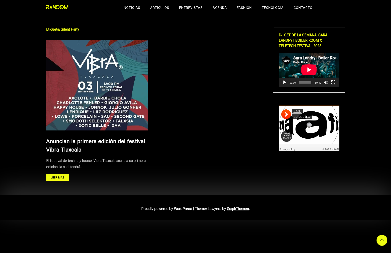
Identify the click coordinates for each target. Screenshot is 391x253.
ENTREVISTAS (191, 8)
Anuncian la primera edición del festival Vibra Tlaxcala (95, 145)
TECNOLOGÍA (273, 8)
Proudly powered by (166, 209)
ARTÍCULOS (159, 8)
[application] (309, 70)
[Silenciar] (326, 82)
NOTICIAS (132, 8)
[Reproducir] (284, 82)
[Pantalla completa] (333, 82)
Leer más (57, 177)
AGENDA (220, 8)
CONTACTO (303, 8)
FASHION (244, 8)
